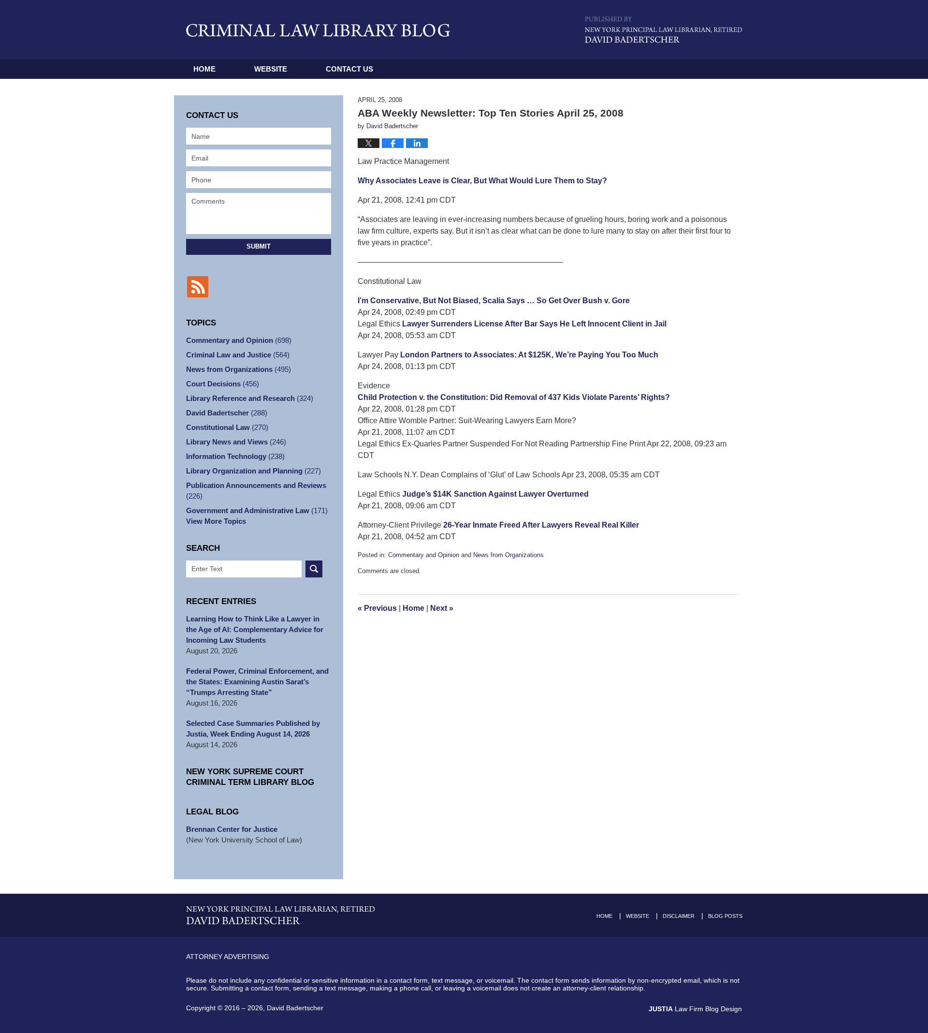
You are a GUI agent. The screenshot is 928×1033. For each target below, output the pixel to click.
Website (270, 69)
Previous (377, 608)
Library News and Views (236, 442)
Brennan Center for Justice (231, 829)
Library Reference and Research (249, 398)
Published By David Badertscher (663, 29)
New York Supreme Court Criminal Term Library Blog (250, 777)
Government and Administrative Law (257, 510)
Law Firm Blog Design (695, 1009)
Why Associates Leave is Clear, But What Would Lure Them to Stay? (482, 181)
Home (204, 69)
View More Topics (216, 521)
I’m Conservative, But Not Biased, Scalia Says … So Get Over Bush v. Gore (494, 300)
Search (313, 569)
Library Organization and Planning (253, 471)
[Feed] (197, 286)
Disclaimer (679, 916)
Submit (258, 246)
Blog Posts (725, 916)
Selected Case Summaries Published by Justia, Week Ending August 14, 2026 (253, 728)
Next (441, 608)
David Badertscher (226, 413)
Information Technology (235, 456)
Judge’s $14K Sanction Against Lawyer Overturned (495, 494)
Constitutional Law (227, 427)
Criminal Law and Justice (238, 355)
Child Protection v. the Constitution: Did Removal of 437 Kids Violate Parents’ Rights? (514, 397)
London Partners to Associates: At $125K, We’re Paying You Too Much (529, 355)
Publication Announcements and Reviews (256, 490)
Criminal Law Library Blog (318, 30)
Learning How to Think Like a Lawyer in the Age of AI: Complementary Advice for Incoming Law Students (254, 629)
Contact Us (349, 69)
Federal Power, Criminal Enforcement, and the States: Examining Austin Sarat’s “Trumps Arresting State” (257, 681)
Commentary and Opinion (423, 555)
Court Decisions (222, 384)
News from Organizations (508, 555)
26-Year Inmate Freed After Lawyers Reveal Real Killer (541, 525)
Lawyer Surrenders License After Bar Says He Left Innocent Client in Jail (534, 324)
